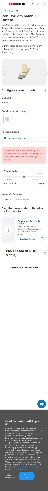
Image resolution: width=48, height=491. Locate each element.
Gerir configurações (9, 476)
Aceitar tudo (26, 476)
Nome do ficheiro (12, 194)
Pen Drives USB (11, 11)
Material (6, 98)
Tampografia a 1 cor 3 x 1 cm (20, 138)
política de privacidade (26, 467)
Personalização (10, 132)
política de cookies (19, 469)
